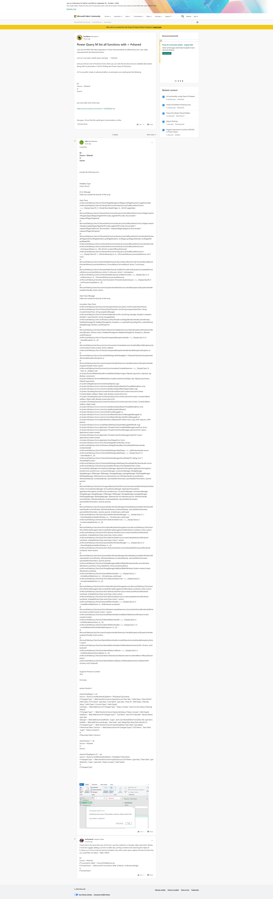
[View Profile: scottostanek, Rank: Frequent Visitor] (81, 840)
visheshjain (180, 99)
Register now (71, 9)
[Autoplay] (175, 81)
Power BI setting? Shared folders (178, 113)
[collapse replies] (75, 141)
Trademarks (195, 890)
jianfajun (177, 135)
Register (188, 16)
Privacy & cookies (173, 890)
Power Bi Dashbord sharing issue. (178, 105)
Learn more (157, 27)
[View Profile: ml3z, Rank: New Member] (81, 142)
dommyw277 (180, 116)
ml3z (86, 141)
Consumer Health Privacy (102, 894)
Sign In (196, 16)
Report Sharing (172, 121)
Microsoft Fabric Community (82, 22)
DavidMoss (87, 36)
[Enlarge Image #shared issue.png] (114, 806)
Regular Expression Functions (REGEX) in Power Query (180, 130)
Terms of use (185, 890)
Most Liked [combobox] (151, 135)
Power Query (107, 22)
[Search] (182, 16)
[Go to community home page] (87, 16)
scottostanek (89, 839)
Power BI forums (97, 22)
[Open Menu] (197, 22)
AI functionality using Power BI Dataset (180, 96)
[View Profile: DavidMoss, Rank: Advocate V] (79, 37)
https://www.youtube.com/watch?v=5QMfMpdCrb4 (96, 108)
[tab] (178, 81)
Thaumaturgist (179, 124)
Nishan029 (180, 107)
